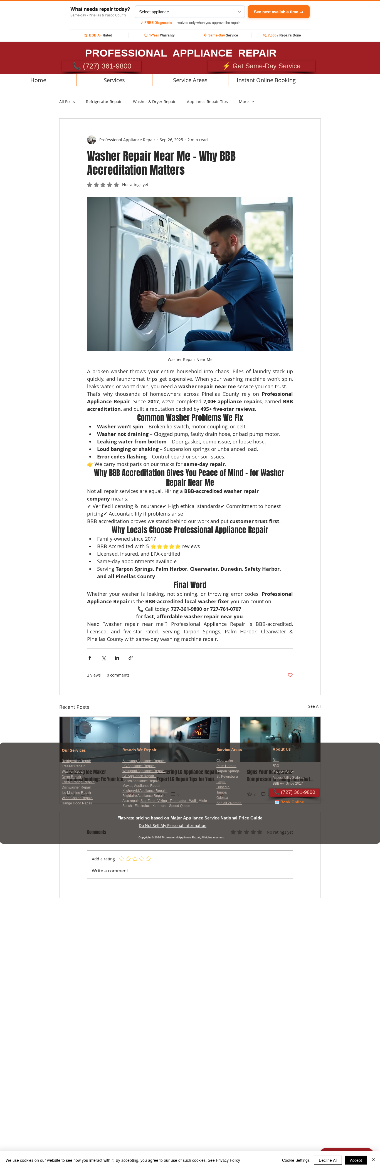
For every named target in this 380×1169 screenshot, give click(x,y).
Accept (356, 1160)
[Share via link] (130, 657)
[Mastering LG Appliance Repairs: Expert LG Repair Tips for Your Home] (190, 739)
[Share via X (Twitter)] (103, 657)
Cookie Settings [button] (296, 1160)
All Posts (67, 101)
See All (314, 706)
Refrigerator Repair (104, 101)
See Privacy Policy (224, 1160)
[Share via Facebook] (89, 657)
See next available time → (278, 12)
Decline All (328, 1160)
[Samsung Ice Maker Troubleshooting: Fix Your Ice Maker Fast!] (100, 739)
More (244, 101)
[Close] (373, 1160)
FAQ (276, 766)
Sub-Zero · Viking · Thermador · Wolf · (169, 801)
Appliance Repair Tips (207, 101)
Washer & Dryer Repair (154, 101)
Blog (276, 760)
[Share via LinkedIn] (117, 657)
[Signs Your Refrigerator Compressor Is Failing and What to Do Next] (280, 739)
